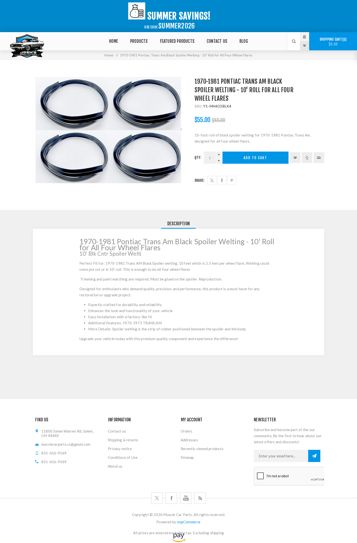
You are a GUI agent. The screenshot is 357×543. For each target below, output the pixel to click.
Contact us (117, 431)
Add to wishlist (295, 157)
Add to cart (255, 157)
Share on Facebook (221, 180)
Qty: (198, 157)
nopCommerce (189, 522)
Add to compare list (307, 157)
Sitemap (187, 457)
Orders (186, 431)
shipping (217, 533)
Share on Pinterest (231, 180)
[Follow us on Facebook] (171, 498)
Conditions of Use (122, 457)
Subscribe (314, 456)
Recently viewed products (202, 448)
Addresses (189, 440)
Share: (199, 180)
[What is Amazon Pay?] (178, 540)
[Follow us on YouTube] (185, 498)
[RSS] (200, 498)
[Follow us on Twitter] (157, 498)
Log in (308, 36)
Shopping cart (332, 41)
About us (115, 466)
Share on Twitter (211, 180)
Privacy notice (120, 448)
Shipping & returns (123, 440)
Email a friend (319, 157)
